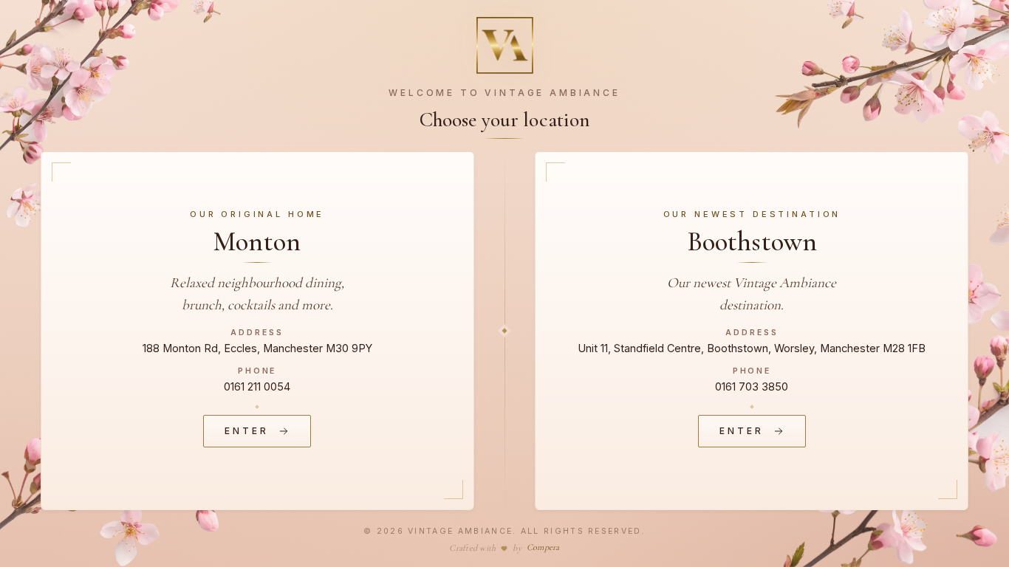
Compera (543, 547)
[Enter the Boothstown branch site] (752, 330)
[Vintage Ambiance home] (504, 45)
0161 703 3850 (751, 386)
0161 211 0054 (257, 386)
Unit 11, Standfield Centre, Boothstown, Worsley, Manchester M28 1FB (752, 348)
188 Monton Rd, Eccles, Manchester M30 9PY (257, 348)
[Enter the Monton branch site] (257, 330)
